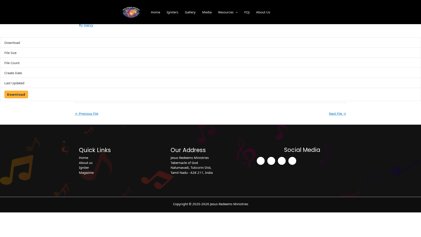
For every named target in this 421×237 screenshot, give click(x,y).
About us (86, 162)
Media (207, 12)
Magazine (86, 172)
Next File (337, 113)
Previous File (86, 113)
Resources (226, 12)
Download (16, 94)
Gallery (190, 12)
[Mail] (282, 161)
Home (155, 12)
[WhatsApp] (292, 161)
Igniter (84, 167)
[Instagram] (271, 161)
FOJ (247, 12)
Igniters (172, 12)
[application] (236, 12)
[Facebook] (261, 161)
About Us (263, 12)
